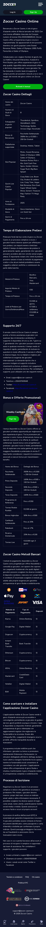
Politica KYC (23, 883)
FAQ (27, 877)
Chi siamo (36, 877)
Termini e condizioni (14, 877)
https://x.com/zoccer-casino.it (24, 384)
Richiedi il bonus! (23, 86)
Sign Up (33, 12)
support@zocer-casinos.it (23, 911)
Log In (12, 12)
